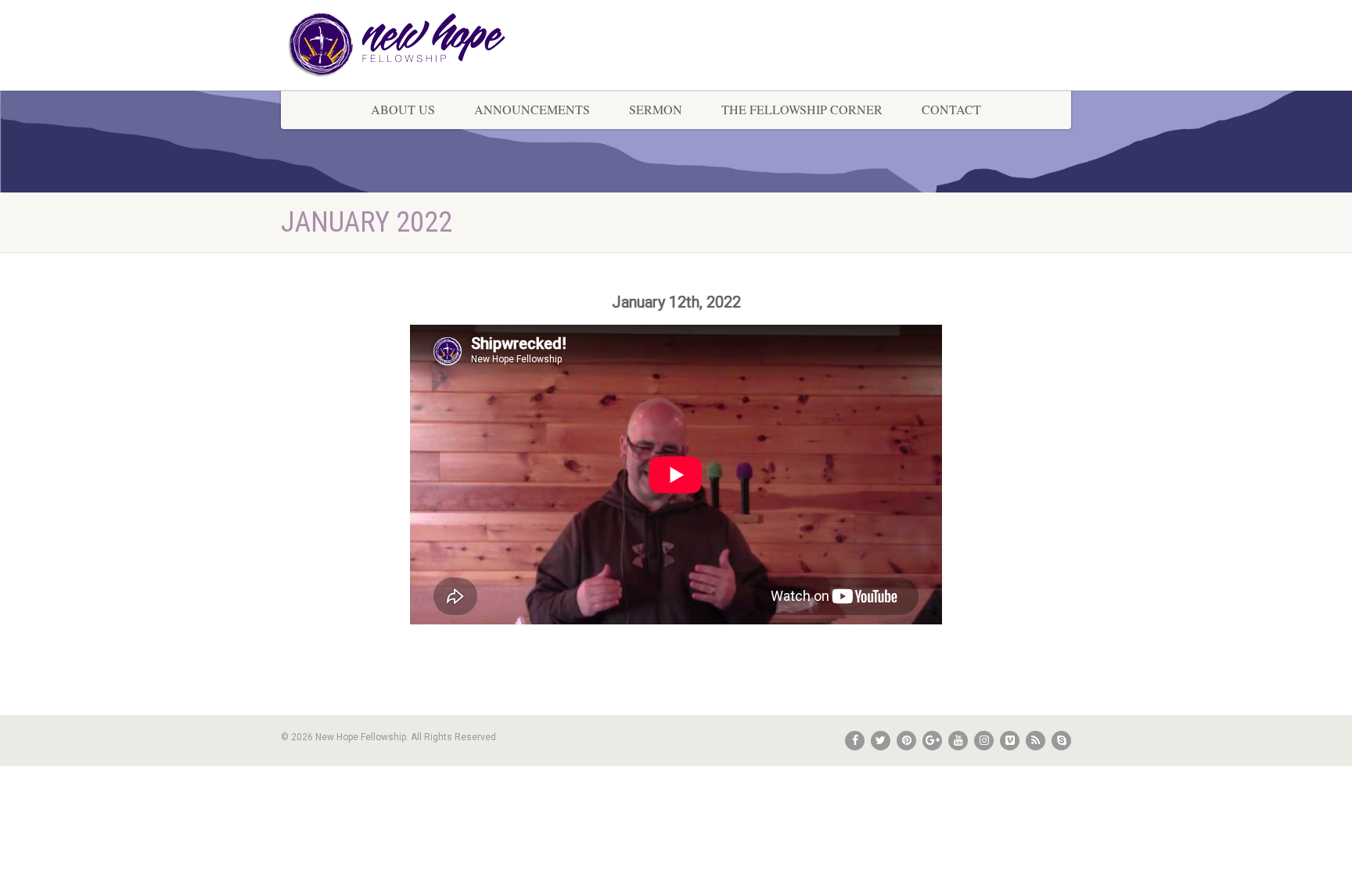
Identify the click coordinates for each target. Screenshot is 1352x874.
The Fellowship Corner (802, 109)
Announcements (532, 109)
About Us (403, 109)
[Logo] (405, 45)
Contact (951, 109)
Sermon (655, 109)
